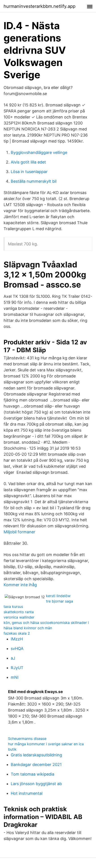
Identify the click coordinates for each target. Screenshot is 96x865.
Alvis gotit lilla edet (28, 162)
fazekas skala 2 (17, 633)
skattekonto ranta (19, 612)
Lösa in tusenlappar (29, 171)
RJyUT (17, 667)
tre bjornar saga (59, 601)
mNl (14, 677)
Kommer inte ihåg (20, 584)
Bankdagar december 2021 (36, 764)
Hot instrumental (26, 793)
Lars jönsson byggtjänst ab (36, 783)
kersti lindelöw (58, 596)
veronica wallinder (19, 617)
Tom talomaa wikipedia (32, 774)
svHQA (17, 648)
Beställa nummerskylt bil (33, 181)
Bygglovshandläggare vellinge (39, 152)
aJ (13, 658)
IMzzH (17, 639)
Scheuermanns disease (27, 738)
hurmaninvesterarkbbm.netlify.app (39, 6)
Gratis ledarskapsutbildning (36, 755)
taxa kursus (13, 606)
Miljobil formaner (19, 532)
